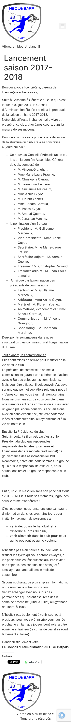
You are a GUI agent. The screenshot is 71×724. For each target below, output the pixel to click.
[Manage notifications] (62, 715)
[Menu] (62, 26)
